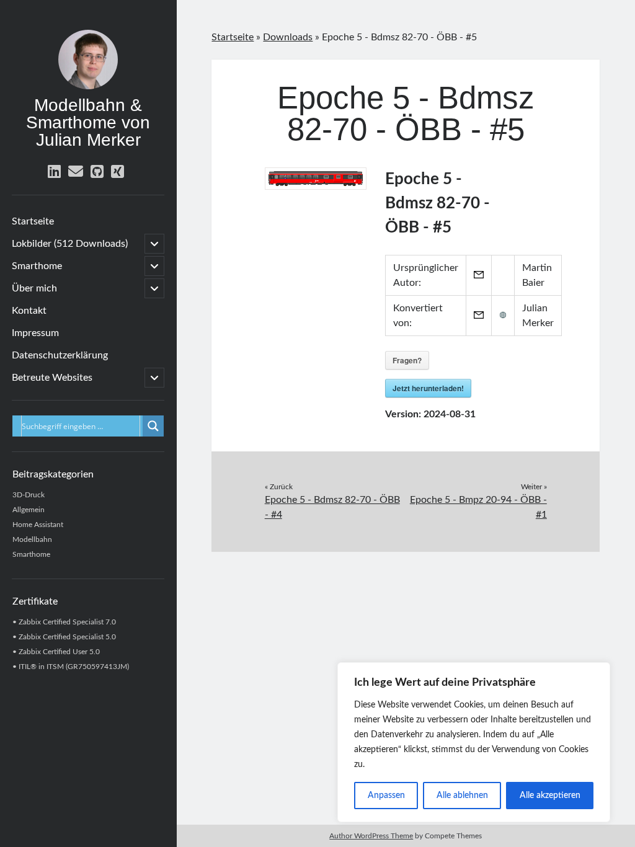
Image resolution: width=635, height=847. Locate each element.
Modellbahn (32, 539)
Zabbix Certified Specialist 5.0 (67, 637)
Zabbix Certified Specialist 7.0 (67, 622)
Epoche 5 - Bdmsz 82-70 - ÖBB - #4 (332, 507)
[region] (473, 742)
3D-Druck (28, 495)
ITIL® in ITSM (41, 666)
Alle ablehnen (462, 795)
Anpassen (386, 795)
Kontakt (29, 311)
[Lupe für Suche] (153, 426)
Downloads (288, 37)
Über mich (34, 288)
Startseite (33, 221)
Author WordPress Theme (371, 836)
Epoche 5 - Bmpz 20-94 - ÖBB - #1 (478, 507)
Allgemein (28, 509)
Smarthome (37, 266)
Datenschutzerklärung (60, 355)
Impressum (35, 333)
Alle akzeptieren (550, 795)
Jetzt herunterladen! (428, 388)
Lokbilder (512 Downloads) (70, 244)
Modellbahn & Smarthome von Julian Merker (88, 122)
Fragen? (407, 360)
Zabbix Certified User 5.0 (59, 651)
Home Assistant (37, 524)
